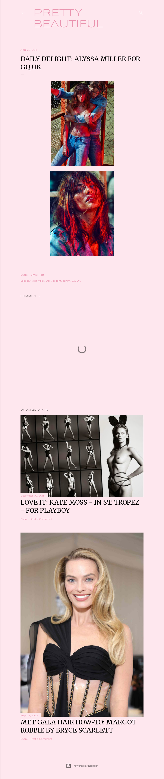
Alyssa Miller (36, 280)
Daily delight (53, 280)
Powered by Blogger (85, 765)
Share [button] (24, 274)
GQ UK (76, 280)
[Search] (141, 12)
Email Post (37, 274)
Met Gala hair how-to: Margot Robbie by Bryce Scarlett (78, 726)
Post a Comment (41, 519)
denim (66, 280)
